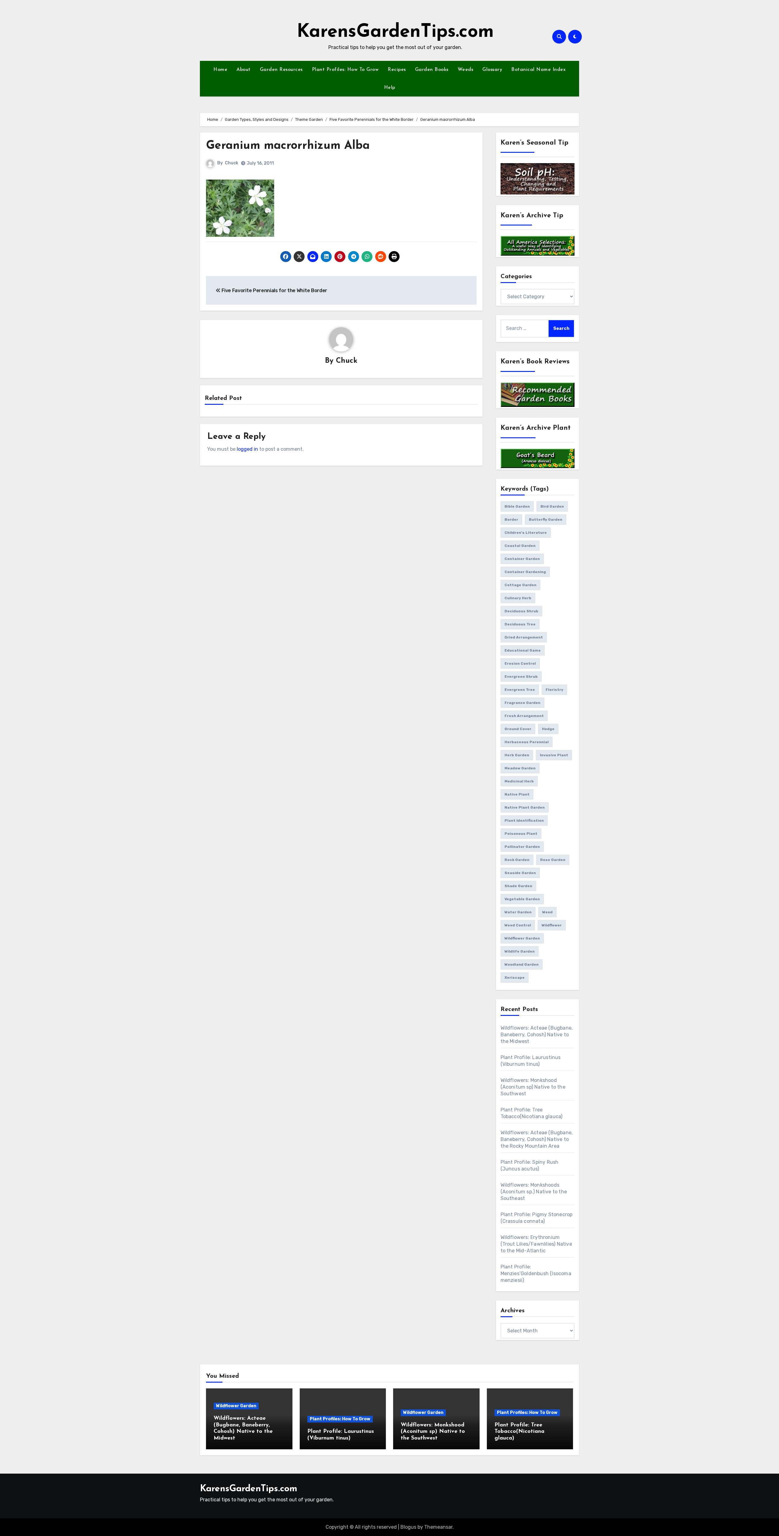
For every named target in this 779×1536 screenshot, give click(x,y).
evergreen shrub (521, 676)
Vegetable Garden (522, 899)
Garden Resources (281, 69)
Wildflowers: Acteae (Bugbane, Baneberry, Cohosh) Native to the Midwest (537, 1034)
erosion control (520, 663)
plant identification (524, 820)
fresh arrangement (524, 716)
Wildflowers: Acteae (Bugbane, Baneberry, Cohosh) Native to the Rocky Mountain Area (537, 1139)
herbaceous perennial (527, 742)
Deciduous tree (520, 624)
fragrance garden (522, 703)
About (243, 69)
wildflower (552, 925)
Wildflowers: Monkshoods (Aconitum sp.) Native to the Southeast (534, 1191)
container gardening (525, 572)
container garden (522, 559)
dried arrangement (524, 637)
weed (547, 912)
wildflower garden (522, 938)
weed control (518, 925)
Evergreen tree (520, 690)
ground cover (518, 729)
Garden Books (432, 69)
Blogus (408, 1527)
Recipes (397, 69)
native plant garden (525, 807)
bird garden (552, 506)
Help (389, 87)
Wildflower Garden (236, 1405)
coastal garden (520, 546)
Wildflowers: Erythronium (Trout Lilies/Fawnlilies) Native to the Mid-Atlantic (536, 1244)
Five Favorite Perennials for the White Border (274, 290)
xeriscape (515, 977)
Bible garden (517, 506)
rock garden (517, 860)
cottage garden (520, 585)
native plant (517, 794)
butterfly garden (545, 519)
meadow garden (520, 768)
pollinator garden (522, 847)
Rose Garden (552, 860)
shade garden (518, 886)
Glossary (492, 69)
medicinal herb (519, 781)
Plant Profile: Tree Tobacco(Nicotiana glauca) (519, 1431)
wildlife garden (520, 951)
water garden (518, 912)
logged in (247, 449)
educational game (523, 650)
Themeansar (438, 1527)
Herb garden (517, 755)
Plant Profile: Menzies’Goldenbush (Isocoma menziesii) (536, 1273)
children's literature (526, 532)
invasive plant (554, 755)
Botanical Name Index (538, 69)
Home (220, 69)
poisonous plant (521, 833)
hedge (548, 729)
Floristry (554, 690)
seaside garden (520, 873)
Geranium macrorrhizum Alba (288, 146)
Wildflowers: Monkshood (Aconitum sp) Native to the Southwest (533, 1087)
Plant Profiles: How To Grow (345, 69)
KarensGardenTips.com (395, 32)
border (511, 519)
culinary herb (518, 598)
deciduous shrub (521, 611)
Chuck (231, 163)
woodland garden (522, 964)
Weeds (465, 69)
